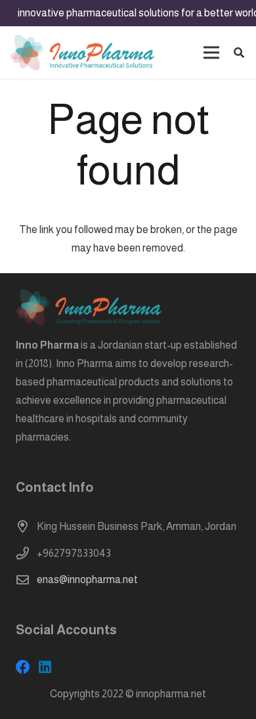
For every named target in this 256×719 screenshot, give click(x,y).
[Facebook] (23, 667)
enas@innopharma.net (87, 579)
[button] (239, 52)
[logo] (82, 53)
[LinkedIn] (45, 667)
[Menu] (211, 52)
